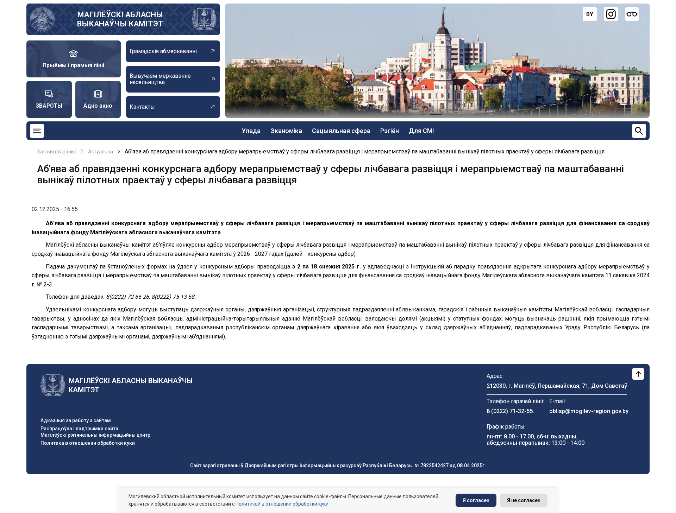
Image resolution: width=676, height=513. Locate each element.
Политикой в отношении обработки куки (282, 504)
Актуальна (100, 151)
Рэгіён (389, 130)
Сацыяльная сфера (341, 130)
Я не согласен (523, 500)
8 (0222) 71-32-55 (510, 411)
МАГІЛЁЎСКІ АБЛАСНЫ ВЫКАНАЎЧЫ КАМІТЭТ (120, 19)
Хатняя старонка (56, 151)
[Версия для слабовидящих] (632, 14)
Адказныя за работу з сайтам (75, 420)
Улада (251, 130)
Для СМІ (421, 130)
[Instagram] (611, 14)
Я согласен (476, 500)
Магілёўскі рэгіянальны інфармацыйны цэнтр (95, 435)
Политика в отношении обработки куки (87, 443)
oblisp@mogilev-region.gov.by (588, 411)
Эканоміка (286, 130)
